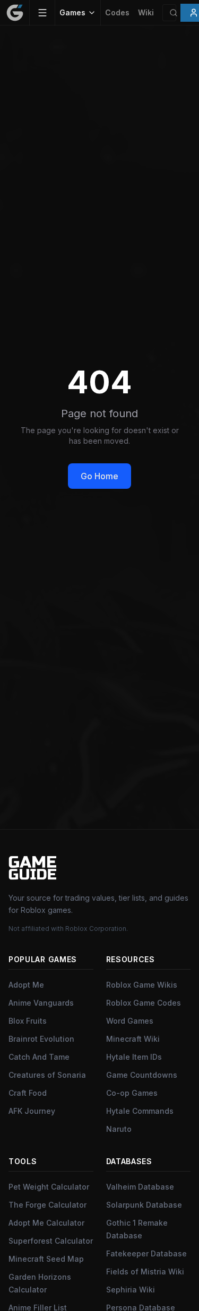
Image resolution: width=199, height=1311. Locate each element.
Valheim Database (140, 1186)
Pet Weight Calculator (48, 1186)
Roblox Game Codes (143, 1002)
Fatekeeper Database (146, 1253)
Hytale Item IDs (134, 1056)
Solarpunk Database (144, 1204)
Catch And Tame (39, 1056)
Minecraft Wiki (133, 1038)
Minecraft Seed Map (46, 1258)
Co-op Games (132, 1092)
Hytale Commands (140, 1110)
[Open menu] (42, 12)
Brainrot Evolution (41, 1038)
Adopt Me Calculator (46, 1222)
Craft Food (27, 1092)
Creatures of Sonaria (47, 1074)
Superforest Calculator (50, 1240)
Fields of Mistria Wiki (145, 1271)
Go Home (99, 476)
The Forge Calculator (47, 1204)
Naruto (119, 1128)
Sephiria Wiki (130, 1289)
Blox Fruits (27, 1020)
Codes (117, 12)
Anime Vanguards (41, 1002)
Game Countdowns (141, 1074)
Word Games (129, 1020)
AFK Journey (31, 1110)
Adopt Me (26, 984)
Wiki (146, 12)
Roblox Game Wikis (141, 984)
